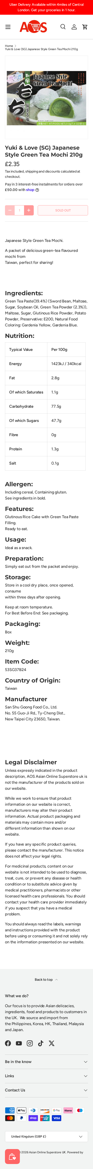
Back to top (44, 979)
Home (9, 45)
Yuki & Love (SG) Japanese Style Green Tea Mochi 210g (41, 49)
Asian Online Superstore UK (47, 1152)
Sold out (63, 210)
